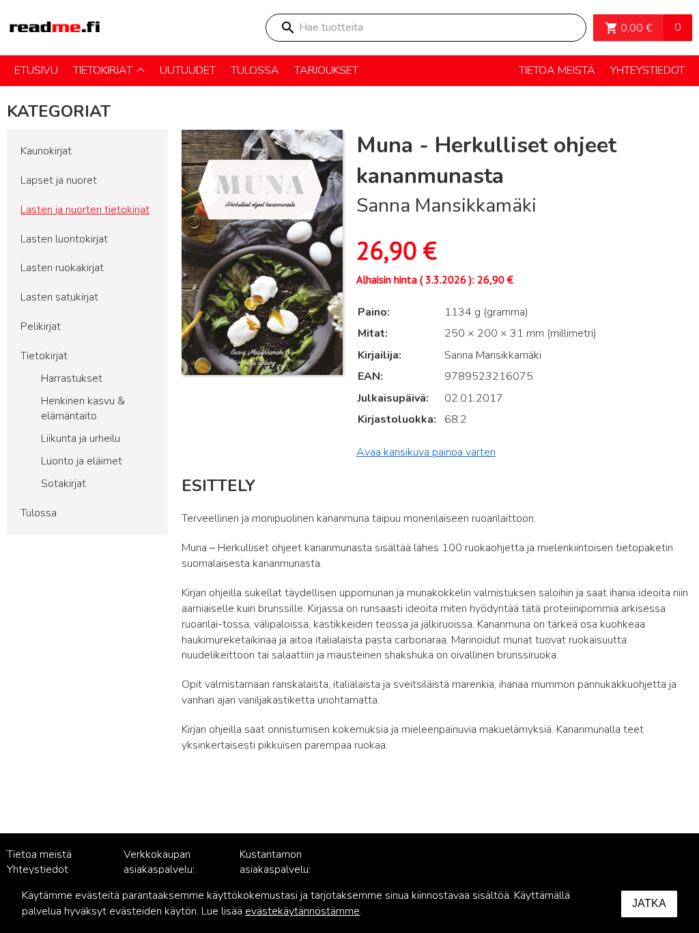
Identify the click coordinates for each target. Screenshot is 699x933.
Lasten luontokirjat (64, 239)
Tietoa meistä (39, 854)
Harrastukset (71, 378)
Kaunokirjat (46, 150)
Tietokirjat (44, 355)
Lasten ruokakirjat (62, 267)
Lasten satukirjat (59, 297)
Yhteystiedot (37, 869)
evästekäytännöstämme (302, 911)
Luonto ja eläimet (81, 461)
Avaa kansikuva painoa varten (426, 452)
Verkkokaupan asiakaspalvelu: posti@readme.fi (163, 870)
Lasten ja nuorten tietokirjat (84, 209)
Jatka (649, 903)
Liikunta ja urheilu (80, 438)
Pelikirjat (40, 326)
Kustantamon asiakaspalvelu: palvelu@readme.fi (284, 870)
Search (287, 27)
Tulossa (38, 512)
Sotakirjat (63, 483)
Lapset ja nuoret (58, 180)
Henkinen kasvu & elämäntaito (83, 408)
